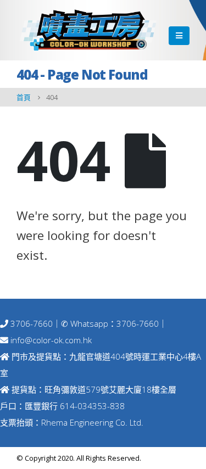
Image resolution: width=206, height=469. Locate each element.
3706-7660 (30, 323)
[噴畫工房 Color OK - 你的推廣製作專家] (87, 30)
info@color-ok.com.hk (51, 339)
